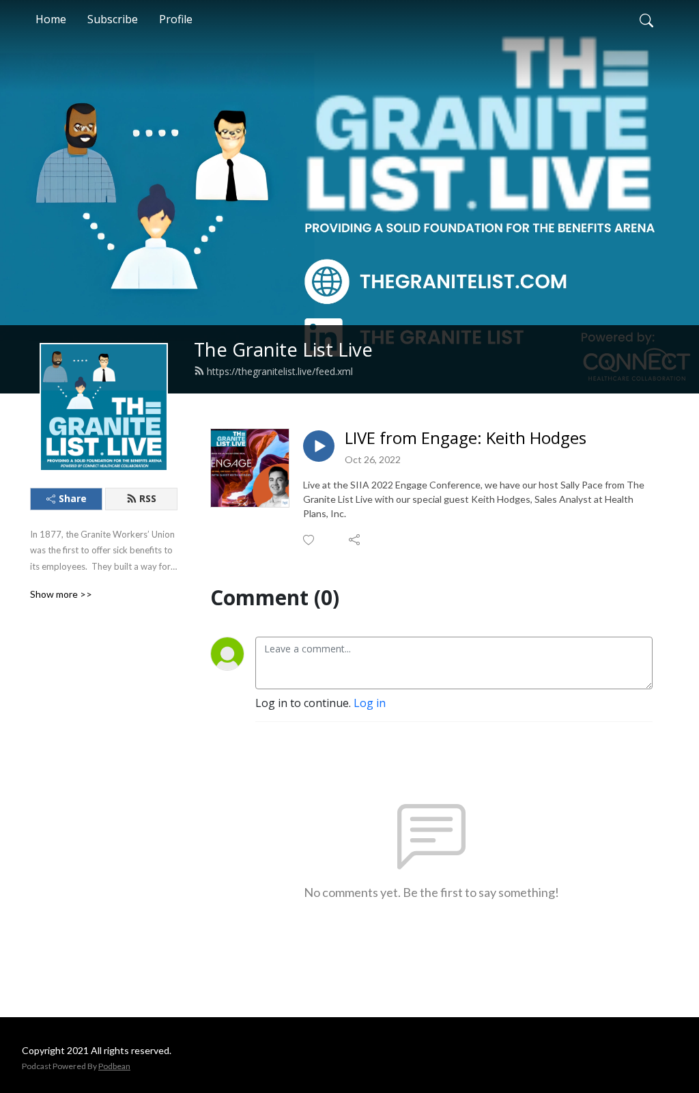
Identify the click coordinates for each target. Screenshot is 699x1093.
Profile (175, 19)
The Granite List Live (283, 349)
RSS (147, 498)
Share (73, 498)
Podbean (114, 1066)
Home (50, 19)
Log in (370, 702)
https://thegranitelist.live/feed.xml (280, 371)
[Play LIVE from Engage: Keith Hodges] (318, 446)
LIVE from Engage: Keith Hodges (465, 438)
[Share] (355, 539)
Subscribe (112, 19)
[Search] (646, 19)
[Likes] (309, 540)
